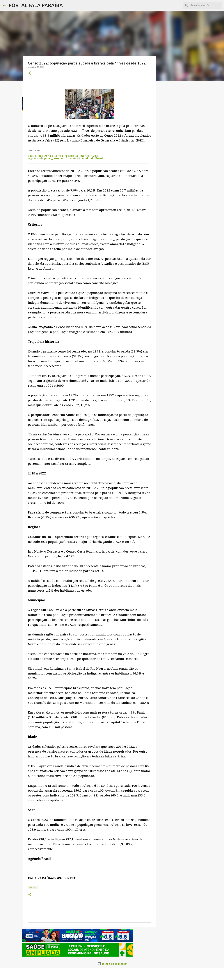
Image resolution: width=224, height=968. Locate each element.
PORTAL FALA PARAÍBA (36, 5)
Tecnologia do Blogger (114, 963)
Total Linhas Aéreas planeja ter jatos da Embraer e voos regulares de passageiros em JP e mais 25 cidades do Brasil (65, 157)
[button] (30, 73)
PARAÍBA (33, 888)
